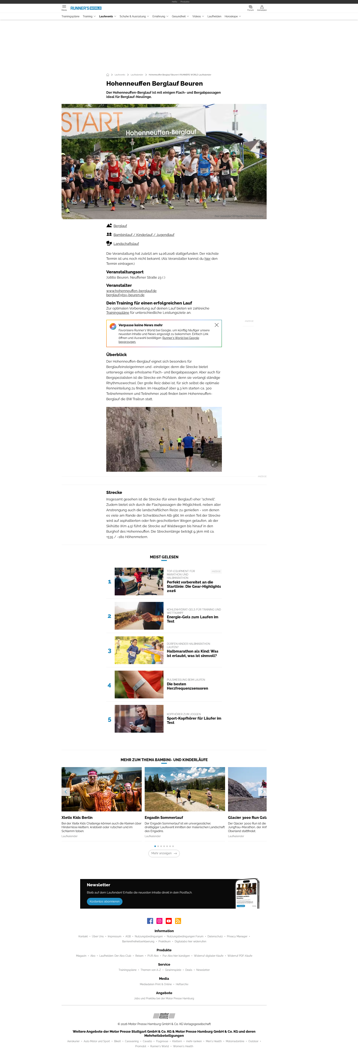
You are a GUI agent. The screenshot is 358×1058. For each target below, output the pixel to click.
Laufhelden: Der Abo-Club (115, 955)
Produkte (184, 1)
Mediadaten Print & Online (156, 984)
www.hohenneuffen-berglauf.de (131, 291)
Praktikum (164, 941)
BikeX (117, 1041)
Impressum (114, 936)
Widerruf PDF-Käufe (239, 955)
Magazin (81, 955)
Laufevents (106, 16)
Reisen (139, 955)
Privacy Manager (237, 936)
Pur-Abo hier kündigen (176, 955)
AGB (128, 936)
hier (208, 259)
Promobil (140, 1046)
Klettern (177, 1041)
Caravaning (132, 1041)
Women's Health (183, 1046)
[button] (164, 161)
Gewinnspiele (173, 969)
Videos (196, 16)
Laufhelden (214, 16)
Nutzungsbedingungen (149, 936)
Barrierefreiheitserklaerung (138, 941)
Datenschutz (215, 936)
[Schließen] (217, 325)
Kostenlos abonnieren (105, 901)
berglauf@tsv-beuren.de (125, 295)
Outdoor (253, 1041)
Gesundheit (179, 16)
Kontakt (83, 936)
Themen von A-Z (151, 969)
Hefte (174, 1)
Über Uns (98, 936)
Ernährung (159, 16)
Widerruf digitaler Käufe (208, 955)
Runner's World (159, 1046)
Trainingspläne (70, 16)
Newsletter (203, 969)
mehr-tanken (194, 1041)
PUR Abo (152, 955)
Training (87, 16)
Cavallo (147, 1041)
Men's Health (214, 1041)
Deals (188, 969)
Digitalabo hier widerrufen (190, 941)
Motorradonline (235, 1041)
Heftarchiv (182, 984)
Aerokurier (73, 1041)
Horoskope (231, 16)
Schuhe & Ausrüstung (133, 16)
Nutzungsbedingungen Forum (185, 936)
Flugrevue (162, 1041)
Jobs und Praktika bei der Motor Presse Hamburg (164, 998)
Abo (92, 955)
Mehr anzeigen (161, 853)
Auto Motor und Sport (97, 1041)
